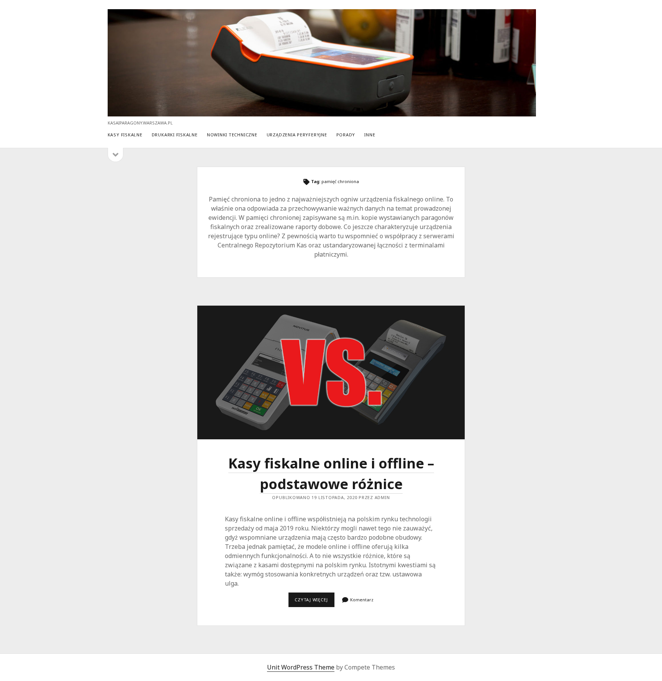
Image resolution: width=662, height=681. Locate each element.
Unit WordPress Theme (300, 667)
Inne (369, 135)
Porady (346, 135)
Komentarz (362, 599)
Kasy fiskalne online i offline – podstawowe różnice (331, 372)
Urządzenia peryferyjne (297, 135)
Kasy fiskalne (125, 135)
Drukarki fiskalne (175, 135)
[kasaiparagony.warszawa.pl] (322, 112)
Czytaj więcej (314, 601)
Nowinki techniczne (232, 135)
